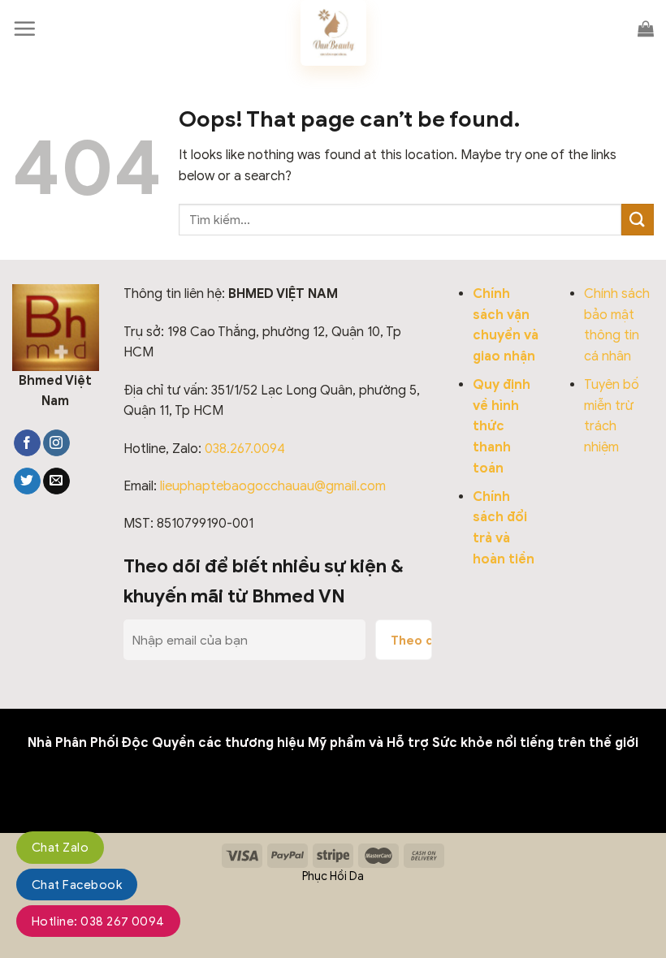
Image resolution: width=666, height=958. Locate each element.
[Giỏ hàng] (646, 28)
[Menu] (24, 28)
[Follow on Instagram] (56, 443)
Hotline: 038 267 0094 (98, 921)
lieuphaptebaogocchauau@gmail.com (273, 486)
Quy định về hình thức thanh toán (501, 426)
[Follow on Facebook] (27, 443)
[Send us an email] (56, 481)
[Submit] (637, 219)
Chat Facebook (77, 885)
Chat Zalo (60, 847)
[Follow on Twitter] (27, 481)
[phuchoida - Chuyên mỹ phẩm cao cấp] (333, 33)
